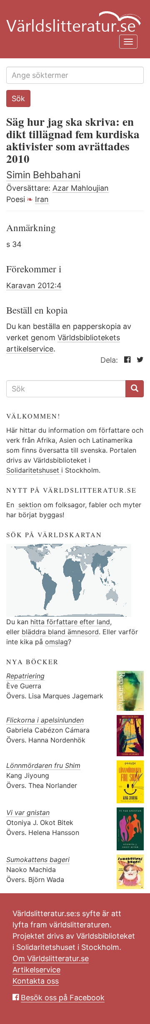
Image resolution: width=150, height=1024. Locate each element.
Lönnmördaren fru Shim (43, 765)
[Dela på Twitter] (138, 360)
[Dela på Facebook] (125, 360)
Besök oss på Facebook (63, 997)
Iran (42, 199)
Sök (18, 98)
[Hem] (72, 16)
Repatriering (25, 676)
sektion (28, 505)
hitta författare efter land (70, 622)
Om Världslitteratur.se (50, 958)
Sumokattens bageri (38, 859)
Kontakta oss (35, 981)
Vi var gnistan (28, 812)
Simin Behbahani (43, 175)
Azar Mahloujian (80, 188)
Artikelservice (36, 969)
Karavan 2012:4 (34, 285)
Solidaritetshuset (33, 470)
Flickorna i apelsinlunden (45, 720)
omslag (56, 642)
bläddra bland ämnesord (60, 632)
